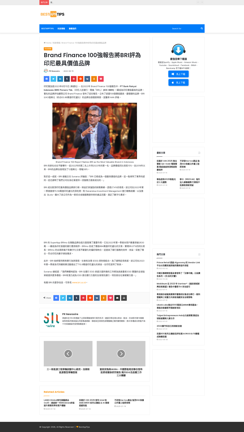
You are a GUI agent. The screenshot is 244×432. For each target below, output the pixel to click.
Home (48, 43)
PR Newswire (54, 71)
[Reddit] (80, 79)
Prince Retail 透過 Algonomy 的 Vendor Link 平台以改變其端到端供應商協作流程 (178, 264)
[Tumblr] (67, 79)
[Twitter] (53, 79)
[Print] (124, 298)
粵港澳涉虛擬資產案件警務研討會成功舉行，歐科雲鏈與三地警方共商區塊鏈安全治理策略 (178, 296)
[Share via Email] (117, 298)
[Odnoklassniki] (94, 79)
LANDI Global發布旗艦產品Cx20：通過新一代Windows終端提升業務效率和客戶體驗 (59, 403)
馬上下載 (180, 74)
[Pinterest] (74, 79)
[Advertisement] (150, 14)
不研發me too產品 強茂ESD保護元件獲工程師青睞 (129, 401)
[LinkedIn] (60, 79)
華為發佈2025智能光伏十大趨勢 (63, 2)
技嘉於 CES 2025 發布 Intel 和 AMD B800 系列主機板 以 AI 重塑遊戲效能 (94, 403)
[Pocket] (101, 79)
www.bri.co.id (79, 282)
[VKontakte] (87, 79)
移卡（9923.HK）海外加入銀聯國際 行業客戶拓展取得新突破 (190, 182)
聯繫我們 (72, 28)
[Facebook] (46, 79)
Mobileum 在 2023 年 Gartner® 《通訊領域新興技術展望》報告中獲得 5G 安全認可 (178, 285)
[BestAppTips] (52, 14)
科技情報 (61, 28)
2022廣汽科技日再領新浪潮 (169, 326)
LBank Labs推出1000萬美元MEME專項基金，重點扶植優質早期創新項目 (178, 306)
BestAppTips (47, 28)
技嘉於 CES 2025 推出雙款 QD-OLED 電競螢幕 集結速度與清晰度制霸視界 (167, 165)
